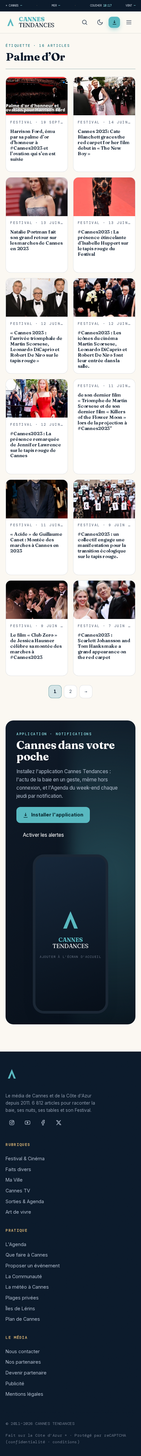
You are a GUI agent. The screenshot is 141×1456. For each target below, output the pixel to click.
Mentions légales (24, 1394)
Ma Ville (14, 1180)
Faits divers (18, 1169)
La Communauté (24, 1276)
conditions (64, 1442)
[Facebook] (43, 1125)
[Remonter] (127, 1447)
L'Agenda (16, 1244)
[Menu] (128, 22)
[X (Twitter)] (58, 1125)
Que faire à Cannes (27, 1255)
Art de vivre (18, 1212)
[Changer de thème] (100, 22)
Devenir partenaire (26, 1372)
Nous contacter (23, 1351)
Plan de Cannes (23, 1319)
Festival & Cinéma (25, 1158)
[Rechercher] (84, 22)
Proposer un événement (33, 1265)
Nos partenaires (23, 1362)
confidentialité (26, 1442)
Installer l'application (57, 815)
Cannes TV (18, 1190)
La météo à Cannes (27, 1287)
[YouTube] (27, 1125)
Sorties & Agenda (25, 1201)
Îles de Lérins (20, 1308)
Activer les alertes (43, 835)
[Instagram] (12, 1125)
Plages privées (22, 1297)
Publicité (15, 1383)
